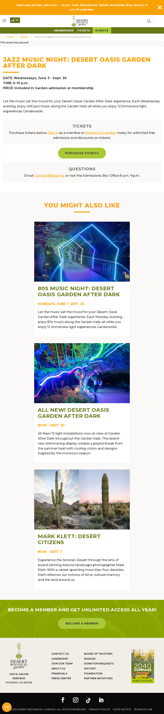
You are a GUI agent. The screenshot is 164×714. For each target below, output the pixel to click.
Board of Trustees (98, 653)
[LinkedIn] (101, 700)
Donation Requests (99, 663)
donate (101, 30)
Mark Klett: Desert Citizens (69, 539)
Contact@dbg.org (49, 176)
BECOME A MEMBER (82, 623)
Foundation (93, 673)
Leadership (59, 658)
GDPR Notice (122, 709)
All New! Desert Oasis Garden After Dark (73, 413)
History (90, 668)
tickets (83, 30)
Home (10, 37)
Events (24, 37)
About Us (58, 668)
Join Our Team (62, 663)
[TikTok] (88, 700)
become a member (100, 133)
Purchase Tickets (82, 153)
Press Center (61, 678)
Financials (59, 673)
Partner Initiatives (98, 678)
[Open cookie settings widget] (7, 707)
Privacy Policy (99, 709)
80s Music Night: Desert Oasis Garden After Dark (79, 291)
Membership (64, 30)
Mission (89, 658)
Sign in (53, 133)
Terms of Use (143, 709)
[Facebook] (63, 700)
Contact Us (60, 653)
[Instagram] (76, 700)
